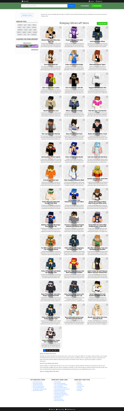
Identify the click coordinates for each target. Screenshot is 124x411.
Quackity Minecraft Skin (38, 384)
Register (99, 1)
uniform (20, 24)
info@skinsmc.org (70, 409)
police (19, 27)
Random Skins (27, 15)
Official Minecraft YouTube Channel (61, 389)
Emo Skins (79, 387)
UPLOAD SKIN (97, 6)
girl (25, 24)
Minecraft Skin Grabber (59, 400)
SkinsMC (26, 1)
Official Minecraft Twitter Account (61, 394)
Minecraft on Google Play (59, 392)
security (34, 27)
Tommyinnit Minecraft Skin (38, 387)
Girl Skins (79, 382)
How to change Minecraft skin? (60, 384)
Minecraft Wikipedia (58, 386)
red (24, 34)
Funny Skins (79, 384)
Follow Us (52, 409)
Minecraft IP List (57, 397)
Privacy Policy (60, 409)
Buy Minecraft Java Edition (59, 390)
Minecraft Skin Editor (58, 399)
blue (29, 24)
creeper (34, 32)
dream (19, 32)
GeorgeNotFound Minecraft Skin (40, 389)
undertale (34, 34)
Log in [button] (92, 1)
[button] (85, 6)
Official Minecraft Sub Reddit (60, 393)
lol (28, 34)
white (28, 27)
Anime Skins (79, 389)
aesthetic (20, 29)
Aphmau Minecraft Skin (38, 390)
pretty (29, 32)
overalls (19, 34)
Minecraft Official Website (59, 383)
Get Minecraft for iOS (58, 396)
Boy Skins (79, 383)
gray (35, 29)
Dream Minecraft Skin (37, 382)
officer (34, 24)
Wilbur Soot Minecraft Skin (38, 386)
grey (30, 29)
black (26, 29)
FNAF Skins (79, 390)
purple (24, 32)
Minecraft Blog (57, 382)
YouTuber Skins (80, 386)
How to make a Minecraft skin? (60, 387)
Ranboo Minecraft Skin (38, 383)
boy (24, 27)
